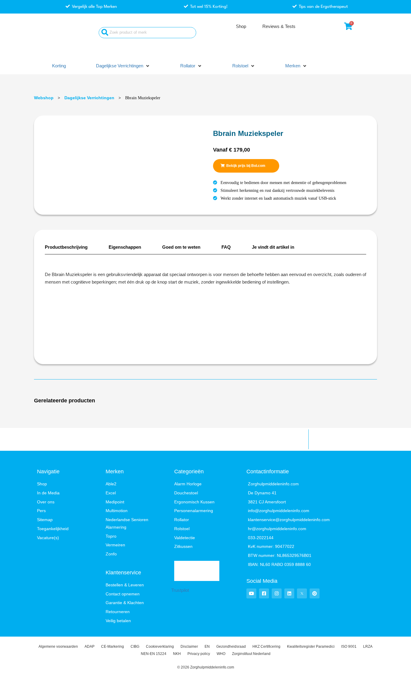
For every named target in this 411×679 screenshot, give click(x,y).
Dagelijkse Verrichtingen (89, 97)
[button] (123, 66)
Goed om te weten (181, 247)
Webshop (44, 97)
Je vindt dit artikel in (273, 247)
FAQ (226, 247)
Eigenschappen (125, 247)
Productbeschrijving (66, 247)
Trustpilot (180, 590)
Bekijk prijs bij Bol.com (245, 166)
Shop (241, 26)
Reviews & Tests (278, 26)
